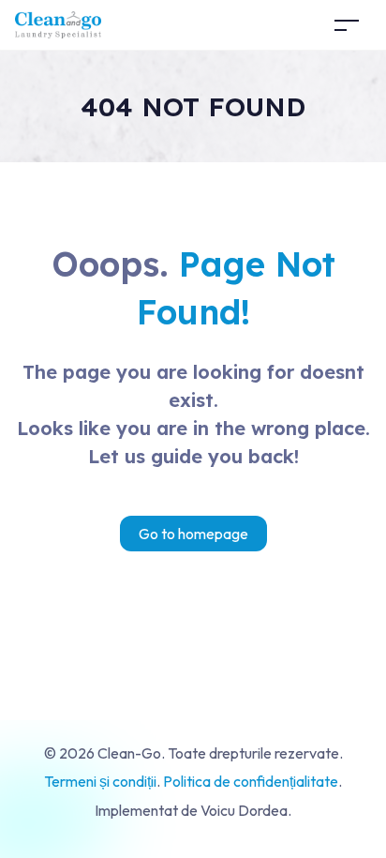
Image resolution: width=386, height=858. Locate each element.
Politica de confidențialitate (250, 781)
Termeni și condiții (100, 781)
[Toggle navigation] (346, 25)
